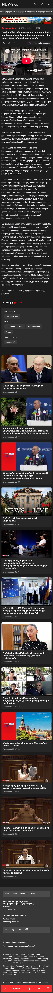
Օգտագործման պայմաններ (15, 942)
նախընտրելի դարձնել (41, 43)
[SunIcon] (42, 4)
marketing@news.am (11, 922)
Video (8, 332)
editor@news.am (9, 909)
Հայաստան (10, 342)
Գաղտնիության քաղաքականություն (19, 946)
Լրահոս (17, 988)
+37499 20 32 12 (9, 907)
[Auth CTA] (49, 4)
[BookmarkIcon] (14, 43)
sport (7, 894)
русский (18, 303)
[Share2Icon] (9, 43)
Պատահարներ (8, 28)
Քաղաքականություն (14, 326)
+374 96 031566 (9, 919)
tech (33, 894)
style (15, 894)
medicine (23, 894)
